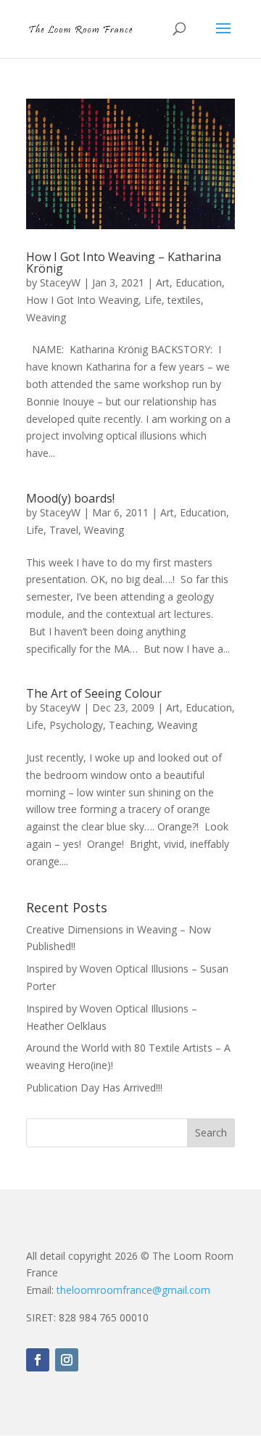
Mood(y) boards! (70, 498)
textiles (184, 300)
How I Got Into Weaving (82, 300)
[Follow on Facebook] (37, 1359)
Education (198, 282)
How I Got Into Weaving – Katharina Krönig (123, 262)
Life (153, 300)
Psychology (76, 725)
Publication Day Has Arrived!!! (94, 1087)
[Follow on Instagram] (66, 1359)
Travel (63, 530)
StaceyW (60, 282)
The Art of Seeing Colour (94, 693)
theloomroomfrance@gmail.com (133, 1290)
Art (163, 282)
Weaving (46, 317)
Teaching (130, 725)
